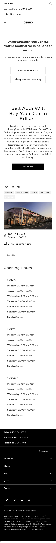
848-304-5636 (20, 437)
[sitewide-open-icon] (50, 4)
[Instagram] (29, 500)
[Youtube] (22, 500)
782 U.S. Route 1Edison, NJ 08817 (17, 236)
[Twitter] (14, 500)
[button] (28, 458)
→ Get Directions (12, 14)
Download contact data (19, 243)
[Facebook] (7, 500)
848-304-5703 (18, 442)
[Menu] (6, 22)
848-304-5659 (24, 9)
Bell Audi (8, 3)
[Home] (28, 22)
